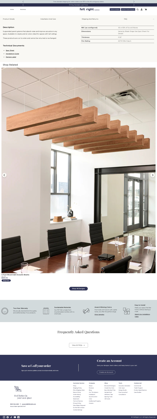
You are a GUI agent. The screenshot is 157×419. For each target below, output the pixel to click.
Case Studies (137, 392)
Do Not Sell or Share (78, 407)
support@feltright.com (29, 404)
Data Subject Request (79, 405)
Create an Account (106, 372)
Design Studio (123, 390)
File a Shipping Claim (79, 390)
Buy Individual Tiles (109, 390)
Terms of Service (78, 401)
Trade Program (138, 388)
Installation (92, 394)
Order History (77, 394)
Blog (90, 390)
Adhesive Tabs (108, 394)
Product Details (9, 19)
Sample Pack (108, 392)
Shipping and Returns (90, 19)
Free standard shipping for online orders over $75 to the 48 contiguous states (78, 1)
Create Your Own (109, 388)
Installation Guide (12, 54)
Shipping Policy (77, 388)
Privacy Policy (77, 403)
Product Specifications (140, 390)
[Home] (71, 9)
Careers (91, 403)
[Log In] (141, 9)
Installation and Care (48, 19)
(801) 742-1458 (14, 404)
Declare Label (11, 57)
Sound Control (93, 396)
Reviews (91, 388)
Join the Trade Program (128, 9)
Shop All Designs (78, 288)
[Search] (137, 9)
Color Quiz (122, 388)
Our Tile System (93, 392)
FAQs (74, 385)
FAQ (125, 19)
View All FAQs (77, 345)
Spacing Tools (108, 396)
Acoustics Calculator (124, 385)
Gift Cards (107, 399)
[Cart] (146, 9)
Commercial (137, 385)
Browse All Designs (109, 385)
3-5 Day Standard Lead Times (78, 5)
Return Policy (77, 392)
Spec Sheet (10, 50)
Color (90, 399)
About (90, 385)
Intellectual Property (95, 401)
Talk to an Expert (115, 9)
